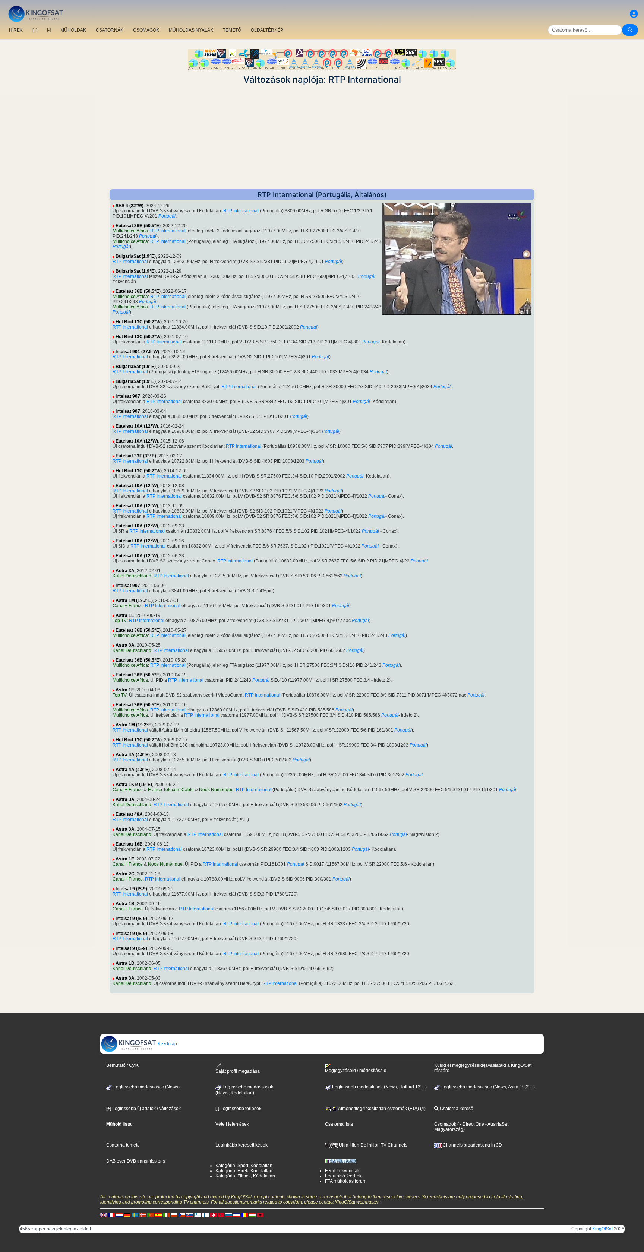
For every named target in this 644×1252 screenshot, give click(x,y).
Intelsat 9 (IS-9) (131, 888)
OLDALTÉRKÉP (267, 30)
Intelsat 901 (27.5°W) (137, 351)
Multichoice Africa (130, 231)
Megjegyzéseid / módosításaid (355, 1070)
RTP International (241, 210)
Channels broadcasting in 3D (472, 1145)
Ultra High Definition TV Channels (372, 1145)
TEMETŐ (232, 30)
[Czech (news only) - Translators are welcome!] (182, 1215)
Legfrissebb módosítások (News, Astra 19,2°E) (487, 1087)
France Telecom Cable (171, 789)
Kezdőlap (167, 1043)
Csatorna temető (123, 1145)
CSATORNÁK (109, 30)
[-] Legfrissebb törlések (238, 1108)
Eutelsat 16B (129, 844)
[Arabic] (213, 1215)
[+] (34, 30)
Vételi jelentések (232, 1124)
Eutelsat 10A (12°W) (137, 426)
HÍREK (16, 30)
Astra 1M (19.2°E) (134, 600)
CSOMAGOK (146, 30)
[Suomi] (205, 1215)
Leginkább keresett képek (241, 1145)
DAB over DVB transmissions (135, 1161)
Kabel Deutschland (132, 576)
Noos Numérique (216, 789)
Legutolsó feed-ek (343, 1176)
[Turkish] (221, 1215)
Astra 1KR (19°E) (134, 784)
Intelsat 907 (128, 396)
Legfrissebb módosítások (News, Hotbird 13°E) (379, 1087)
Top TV (120, 620)
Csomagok (445, 1124)
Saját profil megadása (237, 1071)
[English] (103, 1215)
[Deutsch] (127, 1215)
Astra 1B (125, 903)
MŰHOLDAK (73, 30)
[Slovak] (189, 1215)
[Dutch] (119, 1215)
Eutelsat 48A (129, 814)
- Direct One (472, 1124)
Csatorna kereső (456, 1108)
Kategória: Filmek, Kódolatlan (245, 1176)
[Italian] (166, 1215)
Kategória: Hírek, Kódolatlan (243, 1170)
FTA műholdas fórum (345, 1181)
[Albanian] (260, 1215)
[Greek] (197, 1215)
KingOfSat (602, 1229)
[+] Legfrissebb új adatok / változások (143, 1108)
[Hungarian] (252, 1215)
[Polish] (174, 1215)
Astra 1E (125, 615)
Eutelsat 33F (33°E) (136, 456)
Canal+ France (128, 605)
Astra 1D (125, 963)
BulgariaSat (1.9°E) (136, 256)
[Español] (158, 1215)
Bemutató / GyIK (122, 1065)
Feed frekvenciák (342, 1170)
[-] (49, 30)
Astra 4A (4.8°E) (133, 754)
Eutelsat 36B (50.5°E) (138, 225)
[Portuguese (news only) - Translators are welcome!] (150, 1215)
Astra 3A (125, 570)
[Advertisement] (322, 137)
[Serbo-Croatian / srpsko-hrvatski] (236, 1215)
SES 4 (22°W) (129, 205)
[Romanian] (244, 1215)
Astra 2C (125, 874)
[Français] (111, 1215)
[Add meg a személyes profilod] (634, 14)
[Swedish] (135, 1215)
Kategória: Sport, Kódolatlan (243, 1165)
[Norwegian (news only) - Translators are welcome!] (142, 1215)
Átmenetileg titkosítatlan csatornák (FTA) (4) (381, 1108)
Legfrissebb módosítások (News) (146, 1087)
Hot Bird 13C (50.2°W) (139, 321)
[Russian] (228, 1215)
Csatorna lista (339, 1124)
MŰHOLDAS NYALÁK (191, 30)
